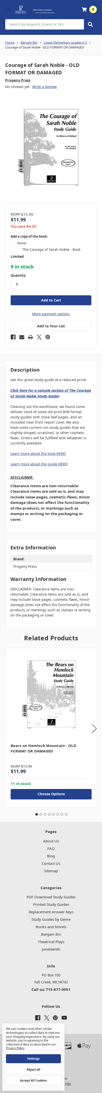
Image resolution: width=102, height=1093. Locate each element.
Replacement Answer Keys (51, 911)
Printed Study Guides (51, 904)
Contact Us (51, 863)
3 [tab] (45, 814)
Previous (6, 728)
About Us (51, 840)
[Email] (21, 337)
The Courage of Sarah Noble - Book (51, 249)
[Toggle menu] (7, 9)
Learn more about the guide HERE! (39, 464)
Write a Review (44, 86)
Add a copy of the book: (29, 236)
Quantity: (18, 275)
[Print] (30, 337)
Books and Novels (51, 926)
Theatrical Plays (51, 941)
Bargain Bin (51, 934)
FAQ (51, 848)
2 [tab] (41, 814)
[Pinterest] (47, 337)
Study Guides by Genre (51, 919)
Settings (33, 1058)
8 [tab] (66, 814)
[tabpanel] (51, 727)
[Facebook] (13, 337)
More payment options (51, 313)
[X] (39, 337)
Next (94, 728)
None (21, 243)
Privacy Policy (15, 1048)
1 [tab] (36, 814)
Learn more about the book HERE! (38, 453)
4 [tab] (49, 814)
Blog (51, 855)
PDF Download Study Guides (51, 896)
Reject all (33, 1069)
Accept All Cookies (33, 1080)
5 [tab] (53, 814)
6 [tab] (57, 814)
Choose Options (51, 793)
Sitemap (51, 870)
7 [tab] (62, 814)
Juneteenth (51, 949)
